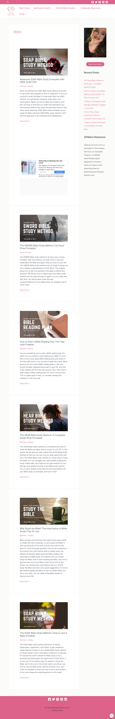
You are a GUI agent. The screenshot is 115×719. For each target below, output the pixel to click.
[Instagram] (99, 2)
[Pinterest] (103, 2)
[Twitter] (96, 2)
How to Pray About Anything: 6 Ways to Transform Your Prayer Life (94, 115)
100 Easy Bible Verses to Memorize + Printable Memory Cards (94, 83)
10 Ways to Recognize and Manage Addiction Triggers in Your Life (94, 104)
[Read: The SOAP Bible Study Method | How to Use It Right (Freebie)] (44, 616)
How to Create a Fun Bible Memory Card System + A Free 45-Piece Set (94, 94)
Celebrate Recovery (91, 8)
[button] (8, 2)
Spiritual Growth (42, 8)
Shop (21, 14)
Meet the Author (95, 64)
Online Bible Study (65, 8)
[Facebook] (92, 2)
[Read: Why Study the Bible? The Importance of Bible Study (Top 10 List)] (44, 511)
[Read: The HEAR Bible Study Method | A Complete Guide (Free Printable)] (44, 418)
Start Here (24, 8)
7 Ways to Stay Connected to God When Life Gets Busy (94, 125)
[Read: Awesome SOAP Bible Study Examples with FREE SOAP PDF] (44, 62)
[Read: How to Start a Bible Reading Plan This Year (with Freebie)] (44, 324)
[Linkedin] (106, 2)
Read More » (25, 121)
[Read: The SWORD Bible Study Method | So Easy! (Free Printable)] (44, 228)
